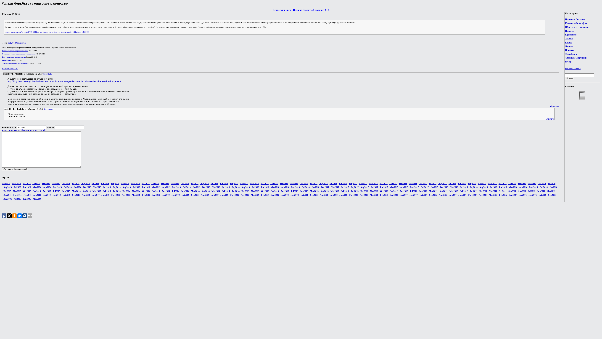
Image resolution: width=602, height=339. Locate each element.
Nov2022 (294, 183)
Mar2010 (136, 195)
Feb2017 (425, 187)
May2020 (37, 187)
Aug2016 (483, 187)
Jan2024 (155, 183)
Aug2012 (404, 191)
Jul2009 (215, 195)
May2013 (314, 191)
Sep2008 (314, 195)
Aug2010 (86, 195)
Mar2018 (295, 187)
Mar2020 (57, 187)
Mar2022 (373, 183)
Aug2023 (204, 183)
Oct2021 (423, 183)
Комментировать (10, 68)
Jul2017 (374, 187)
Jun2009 (224, 195)
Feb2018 (12, 43)
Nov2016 (454, 187)
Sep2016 (474, 187)
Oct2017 (345, 187)
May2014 (195, 191)
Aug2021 (442, 183)
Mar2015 (96, 191)
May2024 (115, 183)
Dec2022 (284, 183)
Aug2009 (205, 195)
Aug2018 (245, 187)
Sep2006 (552, 195)
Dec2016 (444, 187)
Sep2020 (551, 183)
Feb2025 (27, 183)
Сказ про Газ (6, 60)
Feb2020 (68, 187)
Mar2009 (255, 195)
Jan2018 (315, 187)
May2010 (115, 195)
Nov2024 (56, 183)
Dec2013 (245, 191)
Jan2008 (394, 195)
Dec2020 (522, 183)
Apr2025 (6, 183)
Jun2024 (105, 183)
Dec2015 (7, 191)
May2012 (433, 191)
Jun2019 (146, 187)
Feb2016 (544, 187)
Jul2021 (452, 183)
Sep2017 (355, 187)
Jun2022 (343, 183)
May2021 (472, 183)
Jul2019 (136, 187)
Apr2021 (482, 183)
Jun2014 (185, 191)
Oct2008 (304, 195)
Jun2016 (503, 187)
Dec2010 (47, 195)
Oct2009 (185, 195)
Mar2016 (533, 187)
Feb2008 (384, 195)
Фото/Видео (571, 54)
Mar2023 (254, 183)
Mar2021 (492, 183)
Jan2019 (196, 187)
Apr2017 (404, 187)
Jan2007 (513, 195)
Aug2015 (47, 191)
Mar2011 (17, 195)
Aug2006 (7, 199)
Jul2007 (453, 195)
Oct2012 (384, 191)
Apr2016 (523, 187)
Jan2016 (553, 187)
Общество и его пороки (577, 27)
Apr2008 (364, 195)
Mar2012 (453, 191)
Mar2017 (414, 187)
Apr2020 (47, 187)
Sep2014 (156, 191)
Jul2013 (294, 191)
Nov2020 (532, 183)
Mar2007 (493, 195)
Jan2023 (274, 183)
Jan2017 (434, 187)
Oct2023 (185, 183)
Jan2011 (37, 195)
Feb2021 (503, 183)
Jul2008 (334, 195)
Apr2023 (244, 183)
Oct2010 (66, 195)
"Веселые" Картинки (575, 58)
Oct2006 (542, 195)
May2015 (76, 191)
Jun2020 (27, 187)
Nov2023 (175, 183)
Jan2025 (36, 183)
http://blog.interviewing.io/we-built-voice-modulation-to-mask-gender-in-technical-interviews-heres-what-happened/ (64, 81)
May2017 (394, 187)
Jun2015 (66, 191)
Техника (569, 39)
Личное (569, 46)
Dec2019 (87, 187)
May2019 (156, 187)
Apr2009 (245, 195)
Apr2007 (483, 195)
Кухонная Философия (576, 23)
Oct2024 (66, 183)
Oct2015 (27, 191)
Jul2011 (531, 191)
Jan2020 (77, 187)
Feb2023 (265, 183)
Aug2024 (85, 183)
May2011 (551, 191)
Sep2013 (275, 191)
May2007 (472, 195)
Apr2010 (126, 195)
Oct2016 (464, 187)
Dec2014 (126, 191)
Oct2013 (265, 191)
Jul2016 (493, 187)
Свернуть (47, 74)
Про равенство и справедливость (14, 57)
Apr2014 (205, 191)
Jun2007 (462, 195)
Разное (568, 42)
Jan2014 (236, 191)
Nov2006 (532, 195)
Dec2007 (404, 195)
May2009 (234, 195)
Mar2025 (16, 183)
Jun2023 (224, 183)
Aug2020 (7, 187)
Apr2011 (7, 195)
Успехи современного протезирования (15, 63)
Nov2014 (136, 191)
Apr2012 (443, 191)
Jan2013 (355, 191)
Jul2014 (175, 191)
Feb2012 (464, 191)
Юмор (568, 62)
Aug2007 (443, 195)
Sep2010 (76, 195)
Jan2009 (275, 195)
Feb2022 (384, 183)
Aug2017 (364, 187)
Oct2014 (146, 191)
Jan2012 (474, 191)
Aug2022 (323, 183)
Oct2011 (503, 191)
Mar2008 (374, 195)
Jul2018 (255, 187)
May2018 (275, 187)
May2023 (234, 183)
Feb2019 (187, 187)
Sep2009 (195, 195)
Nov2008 (294, 195)
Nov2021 (413, 183)
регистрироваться (11, 130)
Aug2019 (126, 187)
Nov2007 (413, 195)
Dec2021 (403, 183)
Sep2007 (433, 195)
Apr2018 (285, 187)
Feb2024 (146, 183)
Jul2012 (413, 191)
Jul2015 (56, 191)
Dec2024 (46, 183)
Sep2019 (117, 187)
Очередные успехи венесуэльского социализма (18, 54)
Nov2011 (493, 191)
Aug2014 (166, 191)
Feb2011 (27, 195)
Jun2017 (384, 187)
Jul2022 (333, 183)
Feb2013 (345, 191)
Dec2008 (285, 195)
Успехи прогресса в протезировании (15, 51)
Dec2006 (523, 195)
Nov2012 (374, 191)
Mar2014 (215, 191)
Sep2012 (394, 191)
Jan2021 (512, 183)
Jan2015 (117, 191)
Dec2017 (325, 187)
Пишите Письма (573, 68)
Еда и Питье (571, 35)
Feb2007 (503, 195)
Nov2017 (335, 187)
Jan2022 (393, 183)
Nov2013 (255, 191)
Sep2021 (432, 183)
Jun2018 (265, 187)
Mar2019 (176, 187)
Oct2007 (423, 195)
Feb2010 (146, 195)
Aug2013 (285, 191)
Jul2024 (95, 183)
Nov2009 (176, 195)
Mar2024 (135, 183)
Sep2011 (512, 191)
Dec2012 (364, 191)
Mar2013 (334, 191)
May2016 (513, 187)
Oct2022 (304, 183)
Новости (569, 31)
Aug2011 (522, 191)
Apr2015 (86, 191)
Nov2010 (57, 195)
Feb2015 (107, 191)
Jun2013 (304, 191)
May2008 (353, 195)
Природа (569, 50)
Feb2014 (226, 191)
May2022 (353, 183)
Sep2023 (194, 183)
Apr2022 (363, 183)
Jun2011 (541, 191)
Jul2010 (96, 195)
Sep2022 (313, 183)
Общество (21, 43)
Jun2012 (423, 191)
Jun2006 (27, 199)
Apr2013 (324, 191)
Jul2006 (17, 199)
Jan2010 (156, 195)
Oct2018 (226, 187)
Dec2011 (483, 191)
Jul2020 (17, 187)
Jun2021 (462, 183)
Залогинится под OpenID (33, 130)
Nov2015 (17, 191)
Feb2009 (265, 195)
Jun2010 (105, 195)
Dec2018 (206, 187)
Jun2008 (343, 195)
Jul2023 (214, 183)
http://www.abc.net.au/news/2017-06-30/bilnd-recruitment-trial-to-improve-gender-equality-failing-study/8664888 (47, 32)
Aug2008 (324, 195)
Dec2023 (165, 183)
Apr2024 (125, 183)
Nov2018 (216, 187)
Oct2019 (107, 187)
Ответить (554, 106)
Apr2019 (166, 187)
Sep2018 (236, 187)
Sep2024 (75, 183)
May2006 (37, 199)
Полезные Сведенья (575, 19)
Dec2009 (166, 195)
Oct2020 (542, 183)
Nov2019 (97, 187)
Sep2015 (37, 191)
